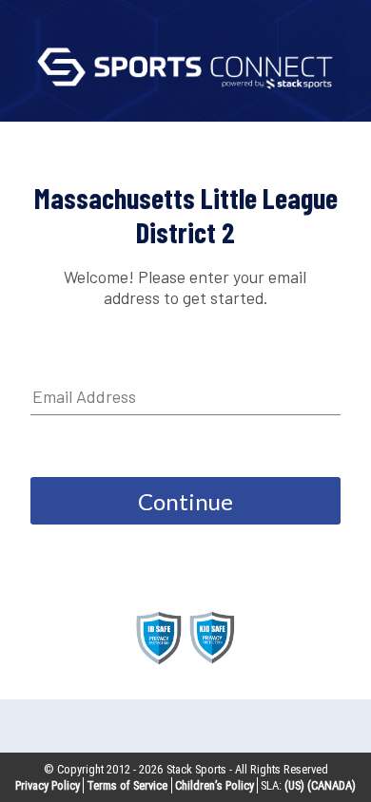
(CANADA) (331, 785)
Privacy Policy (47, 785)
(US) (294, 785)
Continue (185, 501)
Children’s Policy (214, 785)
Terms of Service (127, 785)
